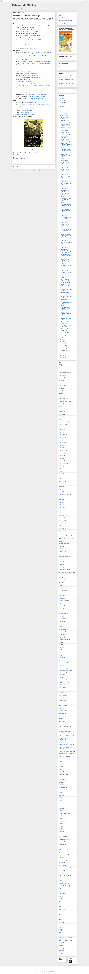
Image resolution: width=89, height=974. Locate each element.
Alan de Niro (31, 39)
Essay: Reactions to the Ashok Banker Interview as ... (66, 129)
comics (60, 491)
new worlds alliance (63, 713)
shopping (61, 841)
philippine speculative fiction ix (66, 744)
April (63, 343)
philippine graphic (63, 729)
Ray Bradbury (27, 44)
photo (60, 759)
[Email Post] (30, 152)
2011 (61, 104)
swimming (61, 870)
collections (61, 486)
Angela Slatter (23, 59)
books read (61, 453)
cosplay (60, 510)
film (59, 574)
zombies (61, 950)
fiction (60, 567)
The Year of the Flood (31, 102)
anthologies (61, 383)
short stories (62, 844)
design (60, 525)
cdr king (60, 479)
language (61, 637)
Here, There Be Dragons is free (23, 108)
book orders (61, 437)
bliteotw (60, 409)
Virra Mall (61, 917)
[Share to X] (35, 152)
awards (60, 393)
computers (61, 499)
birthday (61, 403)
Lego (60, 644)
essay (60, 559)
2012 (61, 102)
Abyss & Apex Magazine (27, 110)
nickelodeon (62, 716)
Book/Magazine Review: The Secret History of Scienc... (66, 144)
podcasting (61, 779)
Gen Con (61, 598)
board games (62, 424)
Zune (60, 953)
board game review (63, 422)
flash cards (61, 577)
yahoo (60, 945)
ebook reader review (64, 543)
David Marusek (35, 41)
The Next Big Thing (63, 885)
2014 (61, 98)
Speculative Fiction (63, 854)
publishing (61, 795)
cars (60, 471)
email (60, 554)
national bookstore (63, 705)
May (63, 341)
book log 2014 (62, 434)
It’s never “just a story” (28, 81)
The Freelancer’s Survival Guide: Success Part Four (38, 85)
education (61, 551)
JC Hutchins (62, 629)
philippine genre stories (64, 726)
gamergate (61, 592)
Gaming (60, 595)
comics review (62, 497)
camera (60, 468)
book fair (61, 429)
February (64, 348)
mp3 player (61, 700)
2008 (61, 353)
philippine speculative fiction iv (66, 742)
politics (60, 784)
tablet (60, 873)
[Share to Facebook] (36, 152)
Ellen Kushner (46, 66)
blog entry (61, 411)
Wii (59, 927)
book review (62, 440)
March (63, 345)
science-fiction (62, 836)
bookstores (61, 458)
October (64, 115)
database (61, 517)
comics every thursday (64, 494)
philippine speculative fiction (66, 735)
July (63, 337)
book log (61, 432)
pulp (60, 797)
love (60, 655)
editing (60, 548)
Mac (60, 660)
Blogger (52, 971)
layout (60, 642)
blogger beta (62, 416)
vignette (60, 911)
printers (60, 790)
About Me (61, 18)
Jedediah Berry (39, 39)
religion (60, 818)
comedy (60, 489)
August (63, 335)
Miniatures (61, 685)
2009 (61, 109)
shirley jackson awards (64, 839)
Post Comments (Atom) (37, 170)
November (64, 113)
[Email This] (32, 152)
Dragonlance (62, 530)
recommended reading (64, 813)
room (60, 826)
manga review (62, 668)
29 (59, 367)
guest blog (61, 605)
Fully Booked (62, 590)
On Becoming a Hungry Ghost (30, 73)
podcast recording (63, 777)
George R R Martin (63, 600)
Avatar (60, 390)
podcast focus (62, 774)
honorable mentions (63, 613)
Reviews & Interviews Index (65, 20)
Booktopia (61, 460)
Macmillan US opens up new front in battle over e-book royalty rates (31, 104)
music (60, 703)
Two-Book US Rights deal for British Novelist (25, 114)
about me (61, 377)
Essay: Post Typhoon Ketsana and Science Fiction (66, 281)
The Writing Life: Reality (29, 71)
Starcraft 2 (61, 862)
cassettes (61, 476)
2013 (61, 100)
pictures (60, 764)
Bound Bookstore (63, 463)
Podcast (61, 771)
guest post (61, 608)
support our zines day (64, 867)
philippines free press (64, 756)
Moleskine (61, 690)
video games (62, 909)
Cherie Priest (34, 29)
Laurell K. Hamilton (63, 639)
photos (60, 761)
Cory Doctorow (33, 35)
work (60, 930)
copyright (61, 507)
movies (60, 698)
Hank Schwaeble (33, 48)
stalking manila (62, 860)
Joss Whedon (62, 634)
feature (60, 564)
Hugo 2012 (61, 618)
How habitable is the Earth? (30, 83)
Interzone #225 (31, 112)
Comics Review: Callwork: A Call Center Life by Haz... (66, 210)
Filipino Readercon (63, 569)
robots (60, 823)
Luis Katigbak (62, 657)
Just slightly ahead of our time (32, 75)
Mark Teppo (31, 37)
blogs (60, 419)
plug (18, 154)
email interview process (64, 556)
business (61, 466)
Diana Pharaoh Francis (30, 46)
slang (60, 849)
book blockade (62, 427)
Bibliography (62, 23)
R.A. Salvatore (62, 803)
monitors (61, 692)
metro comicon (62, 679)
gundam (61, 611)
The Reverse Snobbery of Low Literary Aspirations (36, 96)
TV (59, 901)
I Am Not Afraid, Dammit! (28, 90)
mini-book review (63, 682)
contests (61, 502)
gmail (60, 603)
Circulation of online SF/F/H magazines (32, 55)
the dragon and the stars (64, 883)
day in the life (62, 520)
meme (60, 677)
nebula (60, 708)
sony (60, 852)
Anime (60, 380)
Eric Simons (31, 31)
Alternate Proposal (28, 66)
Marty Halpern (40, 37)
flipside (60, 582)
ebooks (60, 546)
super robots (62, 865)
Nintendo (61, 721)
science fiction (62, 834)
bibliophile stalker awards (65, 401)
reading (60, 810)
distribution (61, 528)
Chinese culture (62, 481)
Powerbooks (62, 787)
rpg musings (62, 831)
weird (60, 924)
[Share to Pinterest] (37, 152)
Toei (60, 891)
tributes (60, 896)
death (60, 523)
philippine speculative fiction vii (66, 753)
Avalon (60, 388)
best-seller (61, 396)
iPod (60, 624)
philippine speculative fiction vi (66, 751)
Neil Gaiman (62, 710)
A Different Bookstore (64, 372)
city (59, 484)
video (60, 906)
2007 (61, 355)
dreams (60, 533)
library (60, 647)
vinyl (60, 914)
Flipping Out (26, 92)
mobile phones (62, 687)
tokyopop (61, 893)
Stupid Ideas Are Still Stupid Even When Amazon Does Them (35, 94)
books (60, 447)
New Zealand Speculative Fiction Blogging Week (39, 61)
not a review (62, 723)
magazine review (63, 662)
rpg (59, 828)
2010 (61, 107)
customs (61, 512)
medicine (61, 674)
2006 (61, 357)
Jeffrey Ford (61, 631)
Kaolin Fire (45, 55)
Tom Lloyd (31, 33)
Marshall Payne (19, 64)
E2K (60, 541)
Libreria (60, 649)
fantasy (60, 561)
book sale (61, 442)
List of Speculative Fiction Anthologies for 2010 (66, 235)
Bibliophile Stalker (24, 5)
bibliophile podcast (63, 398)
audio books (62, 385)
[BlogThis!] (33, 152)
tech (60, 880)
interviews (61, 621)
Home (34, 167)
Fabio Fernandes (30, 27)
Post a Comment (18, 160)
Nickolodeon (62, 718)
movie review (62, 695)
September (64, 332)
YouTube (61, 948)
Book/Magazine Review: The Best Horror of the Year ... (66, 256)
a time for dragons (63, 375)
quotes (60, 800)
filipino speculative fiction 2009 (66, 572)
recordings (61, 816)
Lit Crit (60, 652)
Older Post (51, 167)
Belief (24, 69)
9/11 (60, 370)
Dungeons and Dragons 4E (65, 538)
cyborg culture (62, 515)
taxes (60, 878)
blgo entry (61, 406)
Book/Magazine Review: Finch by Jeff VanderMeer (66, 251)
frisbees (60, 587)
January (64, 350)
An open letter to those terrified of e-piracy (32, 77)
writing (60, 942)
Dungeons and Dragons (64, 536)
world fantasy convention (65, 935)
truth (60, 898)
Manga (60, 665)
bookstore (61, 455)
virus (60, 919)
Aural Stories (27, 79)
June (63, 339)
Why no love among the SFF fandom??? (35, 98)
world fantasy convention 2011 (66, 937)
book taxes (61, 445)
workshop (61, 932)
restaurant (61, 821)
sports (60, 857)
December (64, 111)
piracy (60, 766)
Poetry (60, 782)
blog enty (61, 414)
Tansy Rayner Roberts (64, 875)
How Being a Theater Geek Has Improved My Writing (37, 63)
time (60, 888)
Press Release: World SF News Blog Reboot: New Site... (66, 286)
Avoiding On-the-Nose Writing (31, 87)
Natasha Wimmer (38, 25)
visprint (60, 922)
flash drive (61, 580)
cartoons (61, 473)
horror (60, 616)
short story (61, 847)
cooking (60, 504)
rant (59, 805)
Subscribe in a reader (64, 58)
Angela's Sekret (65, 160)
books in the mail (63, 450)
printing (60, 792)
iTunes (60, 626)
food (60, 585)
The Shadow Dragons (29, 149)
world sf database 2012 (64, 940)
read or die (61, 808)
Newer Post (16, 167)
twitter (60, 904)
